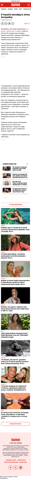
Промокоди (23, 462)
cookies (15, 476)
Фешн (16, 9)
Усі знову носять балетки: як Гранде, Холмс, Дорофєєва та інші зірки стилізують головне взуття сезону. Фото (15, 415)
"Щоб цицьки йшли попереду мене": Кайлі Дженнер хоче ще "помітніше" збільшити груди (14, 335)
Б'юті (20, 9)
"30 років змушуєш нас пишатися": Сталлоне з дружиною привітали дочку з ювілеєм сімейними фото (14, 388)
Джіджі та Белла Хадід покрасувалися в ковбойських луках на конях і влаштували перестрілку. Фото (15, 282)
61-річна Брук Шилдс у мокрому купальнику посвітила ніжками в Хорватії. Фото (13, 256)
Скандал (10, 9)
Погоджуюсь (4, 478)
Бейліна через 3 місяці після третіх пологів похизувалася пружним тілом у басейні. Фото (15, 229)
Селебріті (3, 9)
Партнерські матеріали (11, 462)
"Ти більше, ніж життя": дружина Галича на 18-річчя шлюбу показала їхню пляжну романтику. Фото (14, 361)
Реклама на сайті (11, 460)
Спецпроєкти (21, 460)
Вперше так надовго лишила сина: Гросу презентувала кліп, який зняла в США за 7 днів (15, 309)
